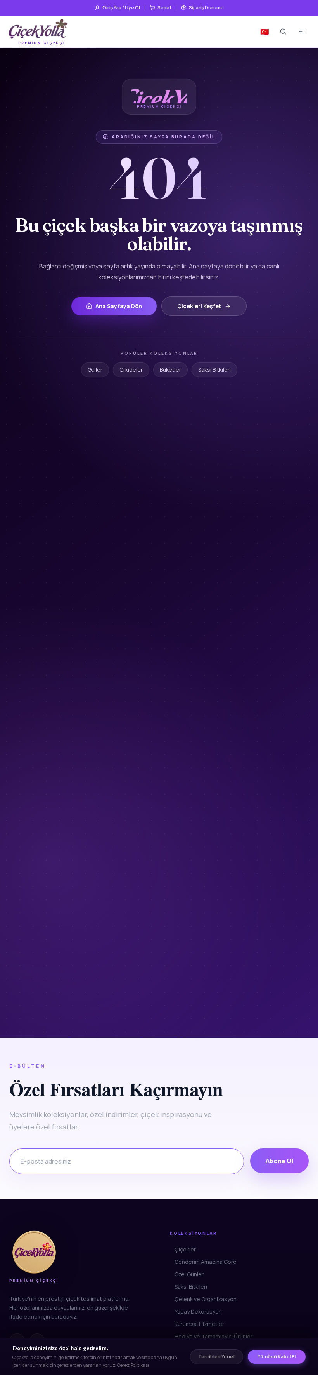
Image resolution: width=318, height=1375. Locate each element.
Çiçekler (185, 1249)
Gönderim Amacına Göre (206, 1261)
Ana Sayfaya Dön (118, 306)
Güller (95, 369)
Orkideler (131, 369)
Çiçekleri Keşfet (199, 306)
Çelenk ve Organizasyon (206, 1299)
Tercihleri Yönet (216, 1356)
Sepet (164, 7)
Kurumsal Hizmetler (199, 1324)
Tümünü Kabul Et (276, 1356)
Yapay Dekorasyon (198, 1311)
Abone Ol (279, 1161)
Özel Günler (189, 1274)
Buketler (170, 369)
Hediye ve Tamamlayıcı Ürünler (213, 1336)
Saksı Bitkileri (214, 369)
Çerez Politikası (133, 1365)
